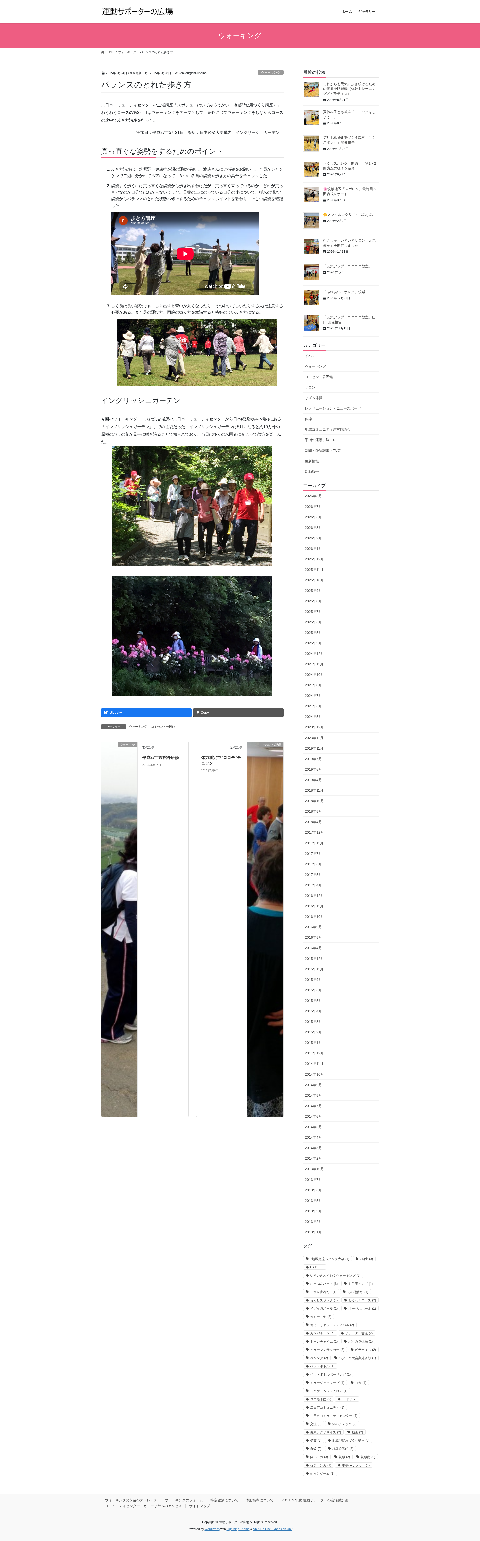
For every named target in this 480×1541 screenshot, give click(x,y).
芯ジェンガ (320, 1465)
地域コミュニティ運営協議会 (327, 429)
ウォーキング (270, 72)
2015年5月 (313, 1001)
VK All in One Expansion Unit (272, 1529)
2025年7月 (313, 612)
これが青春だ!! (323, 1292)
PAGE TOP (464, 1490)
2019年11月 (314, 748)
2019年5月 (313, 769)
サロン (310, 387)
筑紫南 (368, 1457)
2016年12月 (314, 896)
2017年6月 (313, 864)
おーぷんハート (324, 1284)
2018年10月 (314, 801)
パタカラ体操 (360, 1341)
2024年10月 (314, 675)
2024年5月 (313, 717)
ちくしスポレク (324, 1300)
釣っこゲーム (322, 1473)
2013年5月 (313, 1201)
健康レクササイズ (325, 1432)
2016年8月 (313, 937)
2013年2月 (313, 1222)
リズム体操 (313, 398)
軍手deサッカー (356, 1465)
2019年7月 (313, 759)
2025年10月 (314, 580)
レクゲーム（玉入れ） (329, 1391)
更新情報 (312, 461)
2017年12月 (314, 832)
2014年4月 (313, 1137)
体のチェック (344, 1424)
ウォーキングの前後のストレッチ (131, 1500)
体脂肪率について (260, 1500)
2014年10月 (314, 1074)
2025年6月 (313, 622)
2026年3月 (313, 528)
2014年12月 (314, 1053)
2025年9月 (313, 591)
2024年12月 (314, 654)
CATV (317, 1267)
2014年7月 (313, 1106)
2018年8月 (313, 811)
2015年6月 (313, 990)
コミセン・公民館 (163, 726)
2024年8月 (313, 685)
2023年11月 (314, 738)
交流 (316, 1424)
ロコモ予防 (320, 1399)
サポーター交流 (359, 1333)
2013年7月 (313, 1180)
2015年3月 (313, 1022)
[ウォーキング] (120, 929)
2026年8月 (313, 496)
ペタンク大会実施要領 (357, 1358)
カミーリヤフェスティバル (332, 1325)
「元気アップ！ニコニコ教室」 (347, 266)
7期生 (366, 1259)
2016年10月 (314, 917)
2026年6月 (313, 517)
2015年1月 (313, 1043)
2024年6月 (313, 706)
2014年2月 (313, 1158)
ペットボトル (322, 1366)
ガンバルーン (322, 1333)
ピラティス (365, 1350)
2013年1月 (313, 1232)
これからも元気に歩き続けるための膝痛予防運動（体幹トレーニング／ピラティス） (349, 89)
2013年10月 (314, 1169)
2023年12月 (314, 727)
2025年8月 (313, 601)
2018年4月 (313, 822)
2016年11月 (314, 906)
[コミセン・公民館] (266, 929)
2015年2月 (313, 1032)
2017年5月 (313, 875)
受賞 (316, 1440)
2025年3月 (313, 643)
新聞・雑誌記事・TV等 (323, 451)
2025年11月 (314, 570)
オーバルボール (362, 1308)
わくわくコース (362, 1300)
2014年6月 (313, 1116)
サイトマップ (199, 1506)
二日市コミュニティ (327, 1407)
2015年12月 (314, 959)
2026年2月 (313, 538)
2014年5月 (313, 1127)
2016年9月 (313, 927)
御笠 (316, 1449)
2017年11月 (314, 843)
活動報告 (312, 472)
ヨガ (360, 1383)
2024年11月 (314, 664)
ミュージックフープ (327, 1383)
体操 (308, 419)
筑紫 (344, 1457)
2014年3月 (313, 1148)
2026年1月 (313, 549)
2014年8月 (313, 1095)
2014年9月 (313, 1085)
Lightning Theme (238, 1529)
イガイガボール (324, 1308)
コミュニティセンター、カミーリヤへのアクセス (143, 1506)
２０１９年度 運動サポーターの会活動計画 (314, 1500)
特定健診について (224, 1500)
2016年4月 (313, 948)
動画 (357, 1432)
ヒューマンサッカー (327, 1350)
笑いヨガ (319, 1457)
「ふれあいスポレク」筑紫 (344, 292)
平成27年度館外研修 (160, 757)
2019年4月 (313, 780)
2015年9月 (313, 980)
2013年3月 (313, 1211)
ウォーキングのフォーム (184, 1500)
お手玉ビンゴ (360, 1284)
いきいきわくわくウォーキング (335, 1275)
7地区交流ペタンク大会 (329, 1259)
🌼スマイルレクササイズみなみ (348, 215)
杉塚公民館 (342, 1449)
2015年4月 (313, 1011)
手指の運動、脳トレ (320, 440)
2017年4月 (313, 885)
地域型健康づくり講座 (351, 1440)
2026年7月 (313, 507)
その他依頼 (357, 1292)
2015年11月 (314, 969)
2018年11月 (314, 790)
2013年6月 (313, 1190)
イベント (312, 356)
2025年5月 (313, 633)
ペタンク (319, 1358)
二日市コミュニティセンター (333, 1416)
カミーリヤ (320, 1317)
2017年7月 (313, 854)
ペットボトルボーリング (330, 1374)
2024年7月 (313, 696)
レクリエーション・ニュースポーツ (333, 408)
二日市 (349, 1399)
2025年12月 (314, 559)
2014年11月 (314, 1064)
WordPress (212, 1529)
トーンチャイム (324, 1341)
